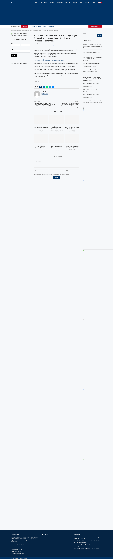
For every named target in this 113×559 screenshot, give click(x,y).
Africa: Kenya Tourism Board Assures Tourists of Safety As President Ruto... (46, 26)
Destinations (60, 2)
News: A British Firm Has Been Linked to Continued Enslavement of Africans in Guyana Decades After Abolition (91, 65)
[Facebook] (82, 26)
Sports (93, 2)
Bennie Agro (37, 81)
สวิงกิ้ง (84, 89)
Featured (67, 2)
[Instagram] (84, 26)
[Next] (31, 26)
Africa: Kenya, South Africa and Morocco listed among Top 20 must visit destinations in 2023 (92, 102)
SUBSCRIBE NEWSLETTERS (95, 26)
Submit (13, 55)
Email (12, 49)
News (81, 2)
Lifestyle (75, 2)
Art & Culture (44, 2)
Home (36, 2)
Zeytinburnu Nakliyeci (87, 77)
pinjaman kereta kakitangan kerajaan (90, 100)
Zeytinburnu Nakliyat (87, 83)
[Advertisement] (56, 14)
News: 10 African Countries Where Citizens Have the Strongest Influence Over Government (92, 71)
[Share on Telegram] (50, 87)
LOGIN (99, 2)
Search (84, 33)
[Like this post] (41, 87)
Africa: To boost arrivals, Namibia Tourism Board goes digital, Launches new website (92, 79)
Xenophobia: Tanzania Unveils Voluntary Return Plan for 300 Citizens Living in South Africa (72, 146)
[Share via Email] (53, 87)
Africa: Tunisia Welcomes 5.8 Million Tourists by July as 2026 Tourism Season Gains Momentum (92, 59)
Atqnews (40, 43)
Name (12, 43)
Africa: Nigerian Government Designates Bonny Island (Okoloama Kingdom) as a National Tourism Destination (91, 52)
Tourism (87, 2)
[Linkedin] (85, 26)
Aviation (52, 2)
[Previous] (29, 26)
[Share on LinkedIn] (44, 87)
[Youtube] (87, 26)
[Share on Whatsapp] (47, 87)
